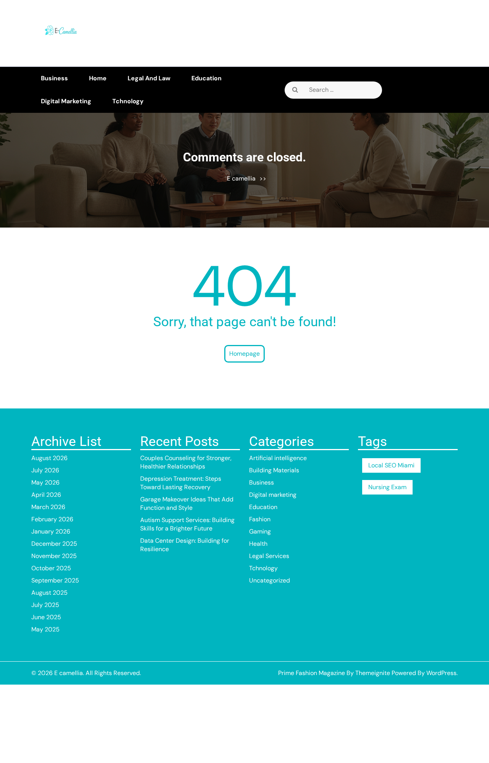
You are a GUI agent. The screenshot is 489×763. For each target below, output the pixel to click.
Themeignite (372, 673)
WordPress (441, 673)
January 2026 (50, 531)
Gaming (260, 531)
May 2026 (45, 482)
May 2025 (45, 629)
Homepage (244, 354)
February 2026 (52, 519)
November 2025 (54, 556)
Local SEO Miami (391, 465)
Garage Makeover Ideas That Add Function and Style (186, 503)
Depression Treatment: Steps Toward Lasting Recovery (180, 483)
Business (54, 78)
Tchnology (128, 101)
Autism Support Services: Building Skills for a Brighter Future (187, 524)
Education (206, 78)
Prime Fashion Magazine (311, 673)
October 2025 (51, 568)
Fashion (259, 519)
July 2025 (45, 605)
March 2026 (48, 507)
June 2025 (46, 617)
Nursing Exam (387, 487)
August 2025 (49, 593)
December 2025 (54, 544)
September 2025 (55, 580)
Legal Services (269, 556)
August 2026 (49, 458)
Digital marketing (66, 101)
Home (98, 78)
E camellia (241, 178)
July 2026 (45, 470)
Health (258, 544)
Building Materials (274, 470)
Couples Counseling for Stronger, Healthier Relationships (186, 462)
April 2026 (46, 495)
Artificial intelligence (278, 458)
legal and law (149, 78)
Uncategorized (269, 580)
